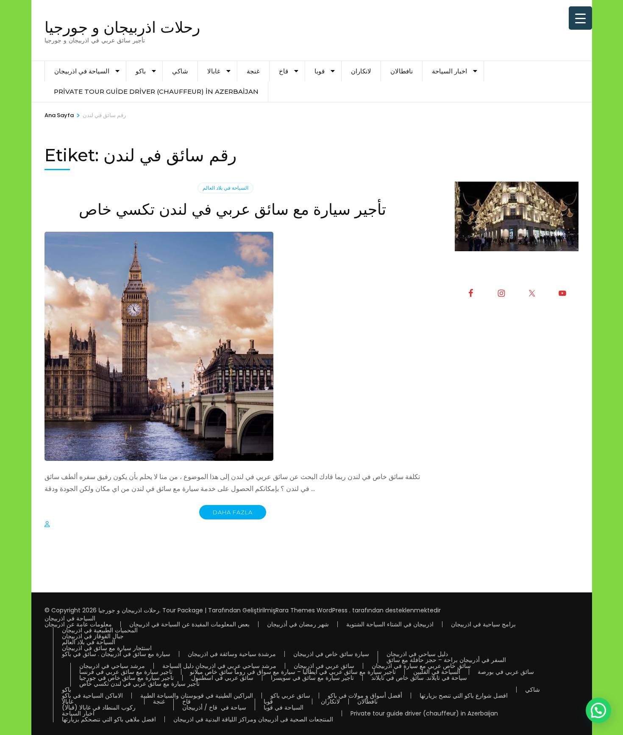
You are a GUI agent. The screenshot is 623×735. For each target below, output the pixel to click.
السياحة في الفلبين (436, 672)
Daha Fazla (233, 512)
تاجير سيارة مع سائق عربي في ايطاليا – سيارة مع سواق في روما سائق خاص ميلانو (293, 672)
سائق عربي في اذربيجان (324, 666)
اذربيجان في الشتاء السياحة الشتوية (390, 624)
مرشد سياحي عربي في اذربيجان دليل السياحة (219, 666)
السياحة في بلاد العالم (225, 187)
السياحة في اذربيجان (81, 71)
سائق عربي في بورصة (506, 672)
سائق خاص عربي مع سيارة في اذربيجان (421, 666)
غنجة (253, 71)
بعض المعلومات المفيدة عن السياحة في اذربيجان (189, 624)
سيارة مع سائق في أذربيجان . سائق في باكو (116, 654)
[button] (598, 710)
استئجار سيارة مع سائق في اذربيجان (107, 648)
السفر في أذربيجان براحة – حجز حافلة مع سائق (446, 660)
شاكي (180, 71)
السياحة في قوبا (283, 707)
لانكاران (361, 71)
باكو (141, 71)
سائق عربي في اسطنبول (222, 677)
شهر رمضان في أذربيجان (298, 624)
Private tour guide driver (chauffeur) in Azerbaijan (156, 91)
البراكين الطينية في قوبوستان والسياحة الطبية (196, 695)
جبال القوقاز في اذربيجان (93, 636)
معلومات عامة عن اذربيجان (78, 624)
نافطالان (401, 71)
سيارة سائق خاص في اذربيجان (331, 654)
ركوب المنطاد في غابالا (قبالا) (99, 707)
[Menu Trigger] (580, 18)
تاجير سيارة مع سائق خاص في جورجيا (126, 677)
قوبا (319, 71)
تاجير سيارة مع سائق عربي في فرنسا (125, 672)
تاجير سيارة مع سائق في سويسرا (312, 677)
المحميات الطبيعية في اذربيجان (100, 630)
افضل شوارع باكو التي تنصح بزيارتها (464, 695)
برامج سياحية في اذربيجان (483, 624)
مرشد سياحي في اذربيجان (112, 666)
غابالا (213, 71)
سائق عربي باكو (290, 695)
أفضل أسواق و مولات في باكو (365, 695)
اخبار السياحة (449, 71)
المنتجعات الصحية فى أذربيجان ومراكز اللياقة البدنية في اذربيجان (253, 719)
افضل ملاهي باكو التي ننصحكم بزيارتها (109, 719)
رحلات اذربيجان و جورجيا (122, 27)
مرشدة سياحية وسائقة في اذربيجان (232, 654)
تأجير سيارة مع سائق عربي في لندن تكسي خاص (232, 209)
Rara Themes (295, 610)
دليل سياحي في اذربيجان (417, 654)
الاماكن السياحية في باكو (92, 695)
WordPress (332, 610)
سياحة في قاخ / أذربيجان (214, 707)
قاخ (283, 71)
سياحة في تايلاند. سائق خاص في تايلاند (419, 677)
